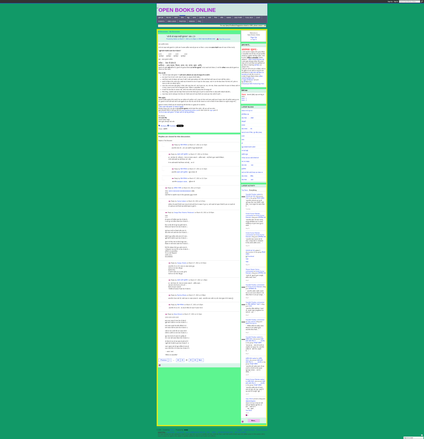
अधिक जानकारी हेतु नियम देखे (256, 59)
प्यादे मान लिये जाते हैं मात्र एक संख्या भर (252, 172)
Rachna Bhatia (181, 295)
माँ (242, 143)
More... (253, 420)
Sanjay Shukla (181, 263)
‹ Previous (163, 360)
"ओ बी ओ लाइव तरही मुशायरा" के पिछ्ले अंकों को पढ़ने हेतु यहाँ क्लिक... (177, 112)
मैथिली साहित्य (260, 198)
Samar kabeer (181, 201)
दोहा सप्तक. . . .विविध (247, 176)
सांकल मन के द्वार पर (247, 110)
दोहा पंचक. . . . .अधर (247, 180)
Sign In (396, 1)
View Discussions (224, 39)
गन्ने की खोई (245, 150)
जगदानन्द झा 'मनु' (250, 250)
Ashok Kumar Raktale (253, 213)
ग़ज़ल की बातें (180, 432)
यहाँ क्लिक (256, 65)
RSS (160, 365)
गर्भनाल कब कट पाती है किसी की (250, 158)
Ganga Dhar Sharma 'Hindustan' (184, 212)
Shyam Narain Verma (252, 269)
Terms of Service (261, 430)
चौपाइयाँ (244, 121)
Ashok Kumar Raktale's (255, 287)
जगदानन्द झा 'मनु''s (251, 196)
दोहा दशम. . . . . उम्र (247, 165)
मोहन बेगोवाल (183, 144)
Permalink (173, 145)
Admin (175, 39)
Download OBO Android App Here (253, 84)
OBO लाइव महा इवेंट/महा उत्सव (206, 39)
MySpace (164, 126)
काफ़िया (214, 432)
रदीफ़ (208, 432)
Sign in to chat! (408, 437)
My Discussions (174, 31)
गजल (247, 198)
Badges (239, 430)
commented (249, 215)
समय (243, 140)
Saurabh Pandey (251, 194)
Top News (245, 190)
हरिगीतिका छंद (245, 114)
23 (182, 360)
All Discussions (163, 31)
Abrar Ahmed (178, 314)
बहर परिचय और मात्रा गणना (225, 432)
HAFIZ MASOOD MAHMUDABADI (180, 191)
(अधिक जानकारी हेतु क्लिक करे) (252, 77)
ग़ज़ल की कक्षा (170, 432)
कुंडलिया (244, 169)
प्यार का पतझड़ (245, 161)
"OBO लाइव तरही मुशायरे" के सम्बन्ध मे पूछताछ (171, 106)
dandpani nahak (182, 181)
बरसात (243, 125)
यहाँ (244, 82)
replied (259, 194)
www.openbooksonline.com (190, 110)
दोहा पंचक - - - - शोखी (247, 118)
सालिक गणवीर (177, 188)
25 (191, 360)
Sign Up (390, 1)
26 (195, 360)
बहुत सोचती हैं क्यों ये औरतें (248, 147)
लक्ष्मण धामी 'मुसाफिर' (182, 154)
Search (422, 1)
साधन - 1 (244, 98)
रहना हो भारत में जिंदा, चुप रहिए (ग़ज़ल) (252, 132)
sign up (212, 110)
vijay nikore (249, 399)
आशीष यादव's (249, 339)
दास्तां (243, 136)
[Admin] (161, 41)
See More (249, 410)
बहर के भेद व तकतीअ (240, 432)
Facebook (173, 126)
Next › (201, 360)
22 (178, 360)
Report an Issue (249, 430)
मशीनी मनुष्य (245, 154)
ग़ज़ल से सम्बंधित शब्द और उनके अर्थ (195, 432)
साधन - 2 (244, 100)
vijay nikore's (252, 321)
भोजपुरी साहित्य (257, 343)
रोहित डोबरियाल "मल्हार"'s (254, 304)
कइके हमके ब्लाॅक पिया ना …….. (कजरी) (255, 340)
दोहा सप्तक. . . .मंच (247, 129)
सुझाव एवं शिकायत (248, 80)
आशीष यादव (249, 358)
